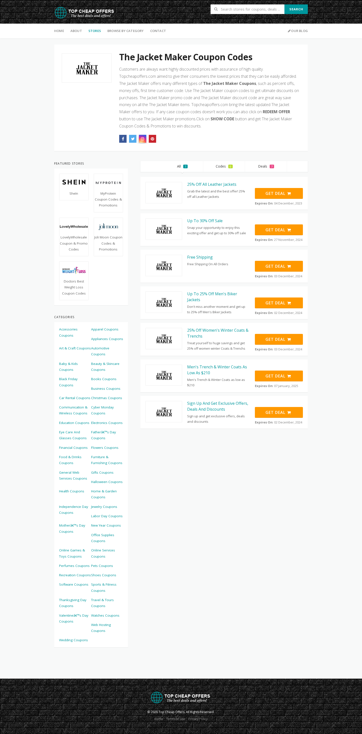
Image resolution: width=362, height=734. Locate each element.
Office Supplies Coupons (102, 538)
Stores (94, 31)
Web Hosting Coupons (101, 628)
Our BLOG (299, 31)
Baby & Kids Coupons (68, 366)
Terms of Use (175, 719)
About (76, 31)
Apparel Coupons (104, 329)
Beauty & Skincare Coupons (105, 366)
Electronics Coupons (107, 423)
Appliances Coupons (107, 339)
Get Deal (276, 193)
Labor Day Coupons (107, 516)
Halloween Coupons (107, 482)
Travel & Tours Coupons (102, 603)
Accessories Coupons (68, 332)
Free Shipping (200, 257)
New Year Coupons (106, 525)
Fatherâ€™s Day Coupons (103, 435)
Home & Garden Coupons (104, 494)
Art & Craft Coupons (75, 348)
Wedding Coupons (73, 640)
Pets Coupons (102, 565)
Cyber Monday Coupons (102, 410)
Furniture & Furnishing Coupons (106, 460)
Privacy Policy (198, 719)
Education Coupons (74, 423)
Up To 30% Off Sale (205, 220)
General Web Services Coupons (73, 475)
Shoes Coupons (103, 575)
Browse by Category (125, 31)
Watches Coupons (105, 615)
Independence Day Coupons (73, 509)
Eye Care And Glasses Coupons (73, 435)
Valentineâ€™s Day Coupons (73, 618)
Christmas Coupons (106, 398)
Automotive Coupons (100, 351)
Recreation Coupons (75, 575)
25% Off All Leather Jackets (211, 184)
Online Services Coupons (103, 553)
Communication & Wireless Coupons (73, 410)
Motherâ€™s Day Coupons (72, 528)
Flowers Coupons (104, 447)
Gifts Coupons (102, 472)
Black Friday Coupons (68, 382)
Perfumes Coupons (74, 565)
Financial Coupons (73, 447)
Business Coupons (105, 388)
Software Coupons (73, 584)
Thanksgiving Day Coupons (72, 603)
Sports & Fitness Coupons (103, 587)
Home (59, 31)
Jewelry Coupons (104, 506)
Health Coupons (71, 491)
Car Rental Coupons (74, 398)
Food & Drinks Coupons (70, 460)
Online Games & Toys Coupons (72, 553)
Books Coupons (103, 379)
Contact (158, 31)
